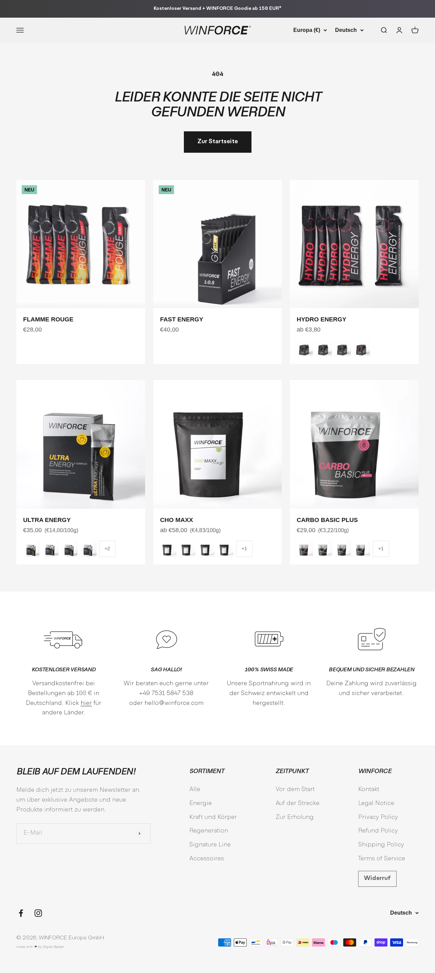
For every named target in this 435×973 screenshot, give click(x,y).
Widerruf (377, 878)
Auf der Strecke (297, 803)
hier (86, 703)
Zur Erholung (295, 817)
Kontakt (368, 789)
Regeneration (208, 831)
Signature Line (210, 845)
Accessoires (206, 859)
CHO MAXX (176, 520)
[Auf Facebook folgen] (20, 913)
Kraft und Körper (213, 817)
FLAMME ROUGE (48, 319)
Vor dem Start (295, 789)
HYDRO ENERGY (321, 319)
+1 (244, 548)
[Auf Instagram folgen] (38, 913)
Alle (194, 789)
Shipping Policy (381, 845)
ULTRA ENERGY (47, 520)
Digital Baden (53, 947)
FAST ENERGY (181, 319)
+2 (107, 548)
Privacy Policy (378, 817)
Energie (200, 803)
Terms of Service (381, 859)
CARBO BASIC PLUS (327, 520)
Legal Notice (376, 803)
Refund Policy (378, 831)
